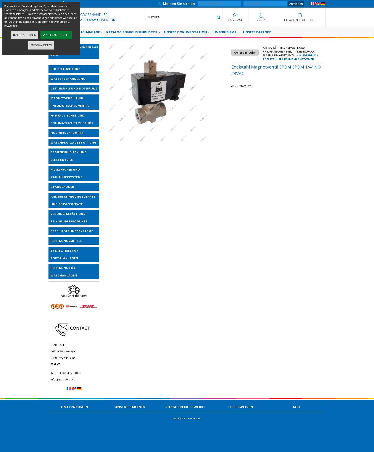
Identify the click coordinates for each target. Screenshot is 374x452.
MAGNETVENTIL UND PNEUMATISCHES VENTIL (70, 102)
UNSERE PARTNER (257, 32)
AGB (296, 407)
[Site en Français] (311, 4)
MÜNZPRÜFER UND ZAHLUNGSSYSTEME (66, 173)
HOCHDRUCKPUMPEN (67, 133)
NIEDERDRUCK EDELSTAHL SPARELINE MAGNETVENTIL (290, 57)
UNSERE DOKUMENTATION (185, 32)
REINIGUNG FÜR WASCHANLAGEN (64, 271)
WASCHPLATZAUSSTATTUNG (74, 142)
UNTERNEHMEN (74, 407)
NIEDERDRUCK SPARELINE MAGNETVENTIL (288, 53)
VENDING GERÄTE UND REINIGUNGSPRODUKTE (69, 217)
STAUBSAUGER (62, 187)
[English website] (317, 4)
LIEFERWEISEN (240, 407)
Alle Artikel (269, 48)
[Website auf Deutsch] (323, 4)
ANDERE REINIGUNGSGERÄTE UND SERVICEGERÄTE (73, 200)
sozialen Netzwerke (185, 407)
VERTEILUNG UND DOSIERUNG (74, 88)
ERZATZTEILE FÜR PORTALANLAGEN (64, 254)
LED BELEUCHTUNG (66, 69)
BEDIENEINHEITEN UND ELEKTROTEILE (69, 156)
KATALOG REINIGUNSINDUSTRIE (132, 32)
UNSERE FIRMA (225, 32)
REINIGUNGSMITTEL (66, 241)
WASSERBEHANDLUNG (68, 79)
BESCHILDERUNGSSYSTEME (72, 231)
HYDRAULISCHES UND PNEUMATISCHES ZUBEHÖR (72, 119)
